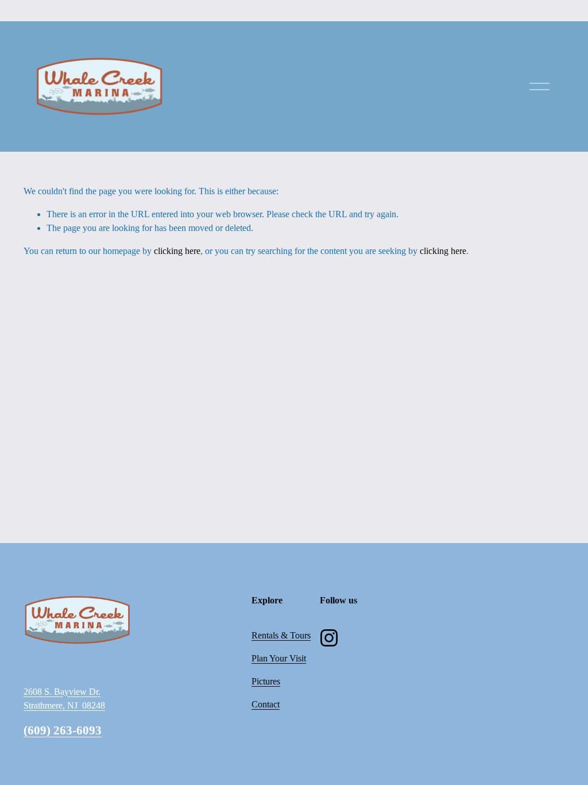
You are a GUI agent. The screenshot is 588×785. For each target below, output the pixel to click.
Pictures (266, 681)
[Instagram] (329, 638)
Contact (266, 704)
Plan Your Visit (279, 658)
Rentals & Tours (281, 635)
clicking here (177, 251)
